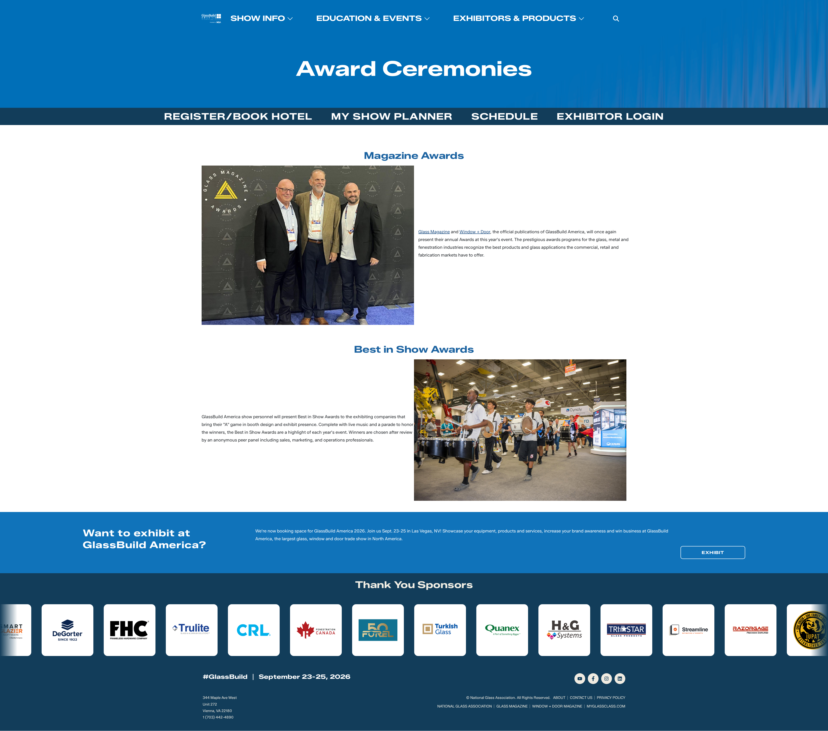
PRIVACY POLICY (611, 697)
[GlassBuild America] (211, 18)
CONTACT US (581, 697)
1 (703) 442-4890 (218, 717)
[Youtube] (579, 678)
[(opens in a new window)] (40, 630)
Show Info (258, 18)
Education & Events (369, 18)
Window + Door (474, 231)
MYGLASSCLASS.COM (606, 706)
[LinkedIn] (620, 678)
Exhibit (713, 552)
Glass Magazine (434, 231)
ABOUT (559, 697)
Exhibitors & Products (514, 18)
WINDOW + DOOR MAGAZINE (557, 706)
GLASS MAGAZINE (512, 706)
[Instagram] (606, 678)
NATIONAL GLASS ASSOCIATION (464, 706)
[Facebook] (593, 678)
